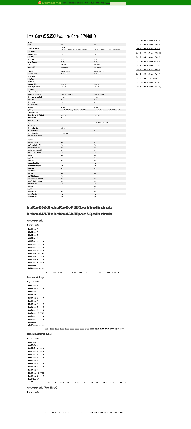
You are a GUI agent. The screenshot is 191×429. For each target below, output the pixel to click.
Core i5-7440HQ (99, 42)
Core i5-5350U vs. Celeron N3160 (148, 82)
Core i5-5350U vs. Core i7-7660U (148, 44)
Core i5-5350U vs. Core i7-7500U (148, 49)
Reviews (64, 3)
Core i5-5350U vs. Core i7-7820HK (148, 53)
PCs (92, 3)
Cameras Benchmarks (76, 3)
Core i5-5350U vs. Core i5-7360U (148, 57)
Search (107, 3)
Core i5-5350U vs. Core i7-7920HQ (148, 40)
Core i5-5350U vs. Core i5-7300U (148, 70)
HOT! (97, 3)
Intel (62, 44)
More (102, 3)
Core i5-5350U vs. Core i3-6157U (148, 61)
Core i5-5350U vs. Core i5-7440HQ (148, 86)
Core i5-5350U (65, 42)
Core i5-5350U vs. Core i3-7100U (148, 74)
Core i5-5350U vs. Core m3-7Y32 (148, 65)
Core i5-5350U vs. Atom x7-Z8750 (148, 78)
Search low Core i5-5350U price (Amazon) (74, 49)
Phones (87, 3)
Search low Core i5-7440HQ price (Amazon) (107, 49)
